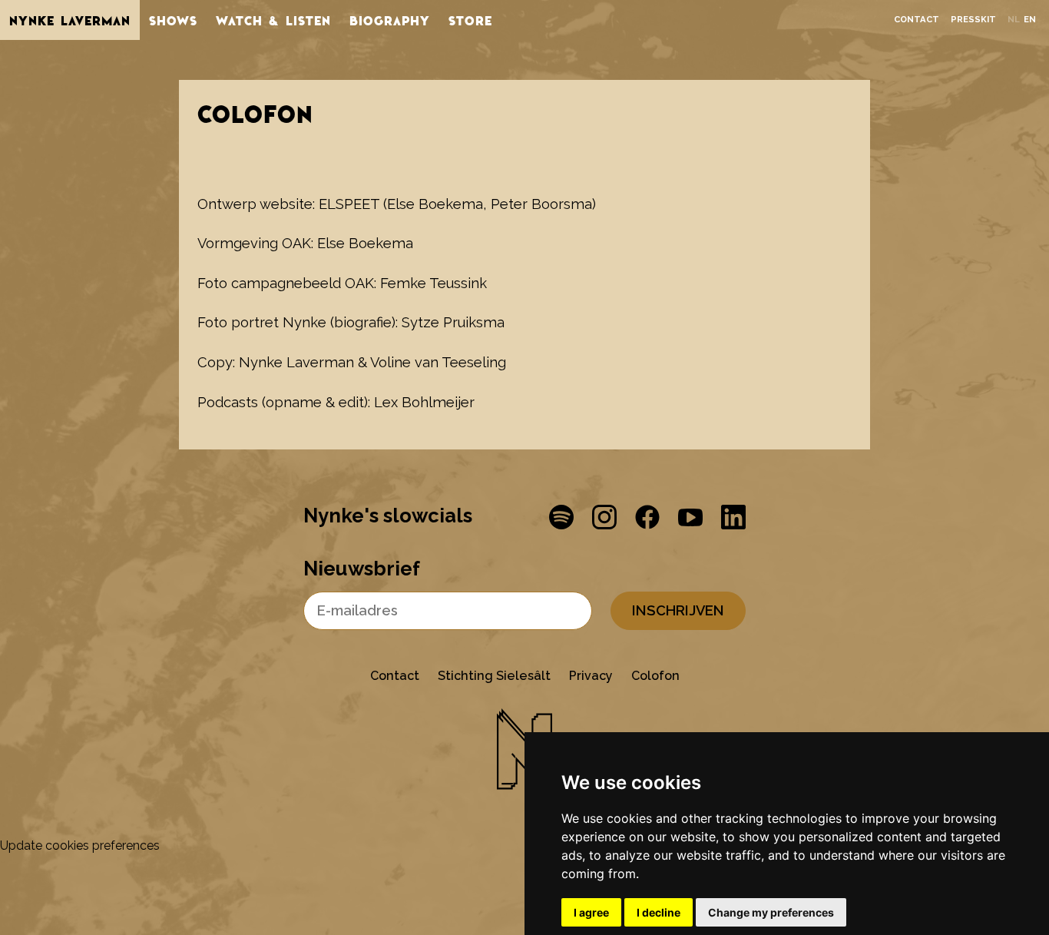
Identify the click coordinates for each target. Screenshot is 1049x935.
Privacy (591, 675)
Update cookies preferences (80, 845)
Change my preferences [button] (771, 912)
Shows (173, 20)
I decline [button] (658, 912)
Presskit (973, 19)
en (1030, 19)
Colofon (655, 675)
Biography (389, 20)
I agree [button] (591, 912)
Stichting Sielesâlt (494, 675)
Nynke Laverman (70, 20)
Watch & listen (273, 20)
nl (1014, 19)
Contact (916, 19)
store (470, 20)
